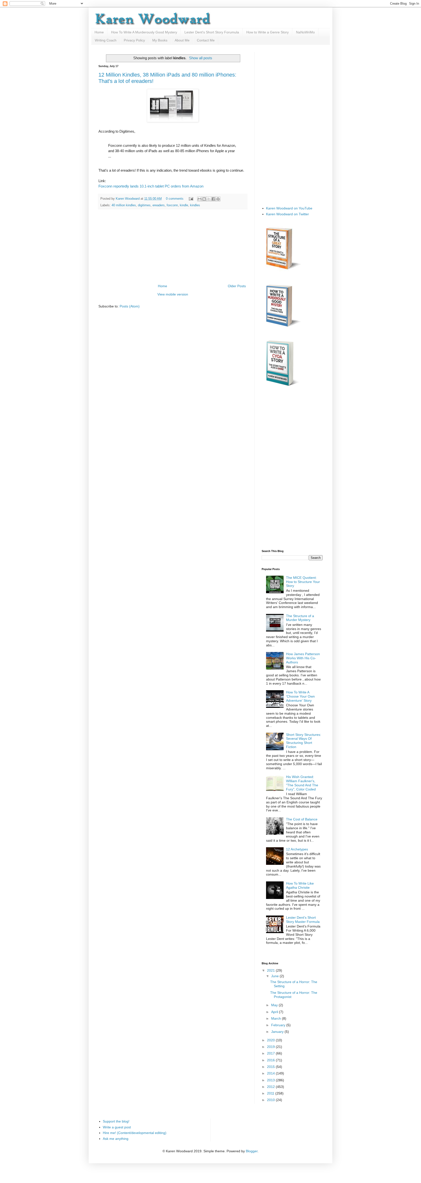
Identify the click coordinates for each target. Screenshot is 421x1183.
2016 (271, 1060)
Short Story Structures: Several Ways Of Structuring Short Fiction (303, 741)
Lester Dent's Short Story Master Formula (303, 920)
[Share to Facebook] (213, 199)
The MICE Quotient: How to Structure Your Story (303, 582)
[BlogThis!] (204, 199)
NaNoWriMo (305, 32)
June (275, 976)
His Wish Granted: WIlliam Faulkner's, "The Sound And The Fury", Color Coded (302, 783)
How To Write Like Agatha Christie (300, 885)
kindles (195, 205)
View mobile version (172, 294)
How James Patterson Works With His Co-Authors (303, 658)
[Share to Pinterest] (218, 199)
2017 (271, 1053)
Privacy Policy (134, 40)
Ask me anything (115, 1139)
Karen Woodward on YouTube (289, 208)
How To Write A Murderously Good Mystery (144, 32)
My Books (159, 40)
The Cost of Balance (301, 819)
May (275, 1005)
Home (99, 32)
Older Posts (237, 286)
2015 (271, 1067)
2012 (271, 1087)
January (278, 1032)
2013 (271, 1080)
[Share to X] (208, 199)
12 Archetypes (297, 849)
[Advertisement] (172, 246)
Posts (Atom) (130, 306)
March (276, 1018)
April (275, 1012)
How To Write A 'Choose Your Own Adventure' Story (300, 696)
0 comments (174, 198)
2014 (271, 1073)
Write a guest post (117, 1127)
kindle (184, 205)
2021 (271, 970)
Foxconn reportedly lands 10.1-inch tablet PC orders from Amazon (150, 186)
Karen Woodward (128, 198)
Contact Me (206, 40)
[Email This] (199, 199)
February (278, 1025)
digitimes (144, 205)
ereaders (159, 205)
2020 (271, 1040)
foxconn (172, 205)
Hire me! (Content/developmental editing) (134, 1133)
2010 (271, 1100)
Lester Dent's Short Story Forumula (211, 32)
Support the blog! (116, 1121)
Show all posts (200, 58)
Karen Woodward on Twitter (287, 214)
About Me (182, 40)
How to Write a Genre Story (267, 32)
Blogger (252, 1151)
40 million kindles (124, 205)
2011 (271, 1093)
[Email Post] (190, 198)
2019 (271, 1047)
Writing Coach (105, 40)
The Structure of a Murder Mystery (300, 618)
